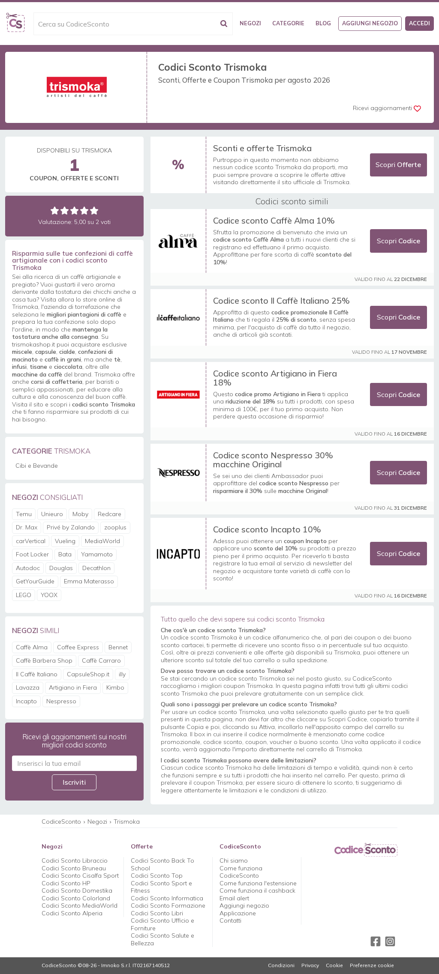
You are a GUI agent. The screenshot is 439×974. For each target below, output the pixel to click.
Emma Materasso (89, 581)
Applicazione (238, 913)
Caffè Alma (32, 647)
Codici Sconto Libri (157, 913)
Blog (323, 23)
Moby (80, 514)
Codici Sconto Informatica (167, 898)
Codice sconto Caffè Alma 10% (274, 220)
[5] (94, 210)
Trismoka (127, 821)
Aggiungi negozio (370, 23)
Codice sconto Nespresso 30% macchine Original (273, 460)
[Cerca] (223, 23)
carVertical (30, 541)
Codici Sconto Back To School (162, 864)
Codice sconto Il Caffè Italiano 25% (281, 300)
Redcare (109, 514)
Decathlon (96, 568)
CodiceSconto (61, 821)
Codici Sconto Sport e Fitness (161, 887)
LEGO (23, 595)
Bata (65, 554)
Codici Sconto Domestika (77, 890)
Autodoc (28, 568)
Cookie (334, 965)
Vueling (65, 541)
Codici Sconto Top (157, 875)
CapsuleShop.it (88, 674)
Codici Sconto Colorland (76, 898)
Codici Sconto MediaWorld (79, 905)
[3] (74, 210)
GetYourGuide (35, 581)
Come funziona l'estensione (258, 883)
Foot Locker (32, 554)
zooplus (115, 527)
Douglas (61, 568)
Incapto (26, 701)
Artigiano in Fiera (73, 687)
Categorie (288, 23)
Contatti (230, 920)
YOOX (49, 595)
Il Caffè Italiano (36, 674)
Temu (24, 514)
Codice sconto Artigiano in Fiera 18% (275, 378)
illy (122, 674)
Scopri (398, 164)
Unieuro (52, 514)
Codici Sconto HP (66, 883)
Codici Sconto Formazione (168, 905)
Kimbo (115, 687)
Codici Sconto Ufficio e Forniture (162, 924)
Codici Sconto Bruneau (74, 868)
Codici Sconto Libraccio (75, 860)
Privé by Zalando (71, 527)
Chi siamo (234, 860)
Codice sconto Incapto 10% (267, 529)
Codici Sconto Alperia (72, 913)
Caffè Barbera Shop (44, 660)
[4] (84, 210)
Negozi (250, 23)
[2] (64, 210)
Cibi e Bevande (36, 465)
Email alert (234, 898)
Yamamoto (97, 554)
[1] (54, 210)
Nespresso (61, 701)
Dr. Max (26, 527)
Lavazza (27, 687)
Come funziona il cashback (257, 890)
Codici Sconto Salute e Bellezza (162, 939)
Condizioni (281, 965)
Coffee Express (78, 647)
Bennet (118, 647)
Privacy (310, 965)
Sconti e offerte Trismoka (262, 148)
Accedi (419, 23)
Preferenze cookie (372, 965)
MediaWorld (102, 541)
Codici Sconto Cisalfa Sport (80, 875)
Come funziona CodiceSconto (241, 872)
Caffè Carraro (101, 660)
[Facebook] (375, 941)
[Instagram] (390, 941)
